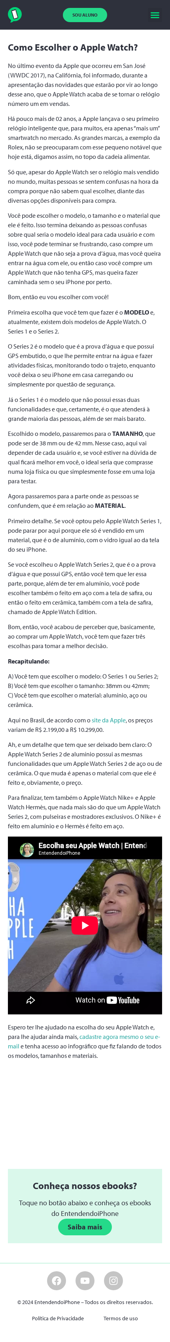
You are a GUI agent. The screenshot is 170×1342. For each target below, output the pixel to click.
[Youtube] (85, 1280)
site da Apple (109, 720)
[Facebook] (56, 1280)
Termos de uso (121, 1318)
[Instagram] (113, 1280)
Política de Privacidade (58, 1318)
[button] (155, 15)
